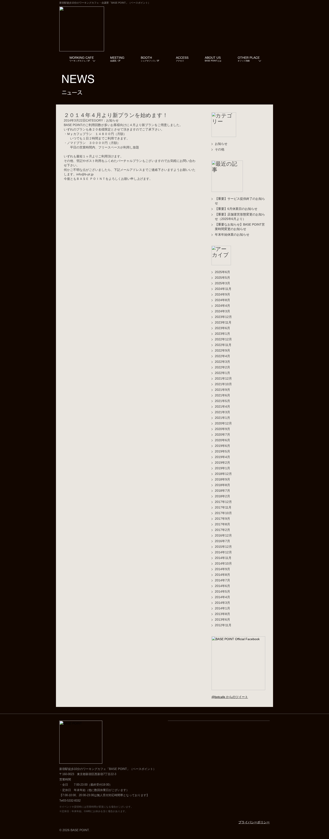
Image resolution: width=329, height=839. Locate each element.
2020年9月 (222, 429)
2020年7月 (222, 434)
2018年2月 (222, 496)
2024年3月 (222, 311)
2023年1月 (222, 333)
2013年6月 (222, 619)
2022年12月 (223, 339)
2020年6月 (222, 440)
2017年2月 (222, 530)
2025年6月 (222, 272)
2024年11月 (223, 289)
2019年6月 (222, 446)
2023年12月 (223, 317)
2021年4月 (222, 406)
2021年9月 (222, 389)
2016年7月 (222, 541)
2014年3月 (222, 602)
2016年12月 (223, 535)
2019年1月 (222, 468)
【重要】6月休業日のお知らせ (236, 209)
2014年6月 (222, 586)
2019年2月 (222, 462)
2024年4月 (222, 305)
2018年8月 (222, 485)
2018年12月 (223, 474)
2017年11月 (223, 507)
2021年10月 (223, 384)
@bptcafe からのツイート (230, 697)
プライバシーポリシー (254, 822)
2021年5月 (222, 401)
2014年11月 (223, 558)
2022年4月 (222, 356)
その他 (219, 149)
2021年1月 (222, 418)
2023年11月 (223, 322)
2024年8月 (222, 300)
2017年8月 (222, 524)
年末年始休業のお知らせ (232, 234)
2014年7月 (222, 580)
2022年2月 (222, 367)
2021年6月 (222, 395)
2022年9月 (222, 350)
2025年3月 (222, 283)
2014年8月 (222, 574)
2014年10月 (223, 563)
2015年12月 (223, 546)
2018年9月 (222, 479)
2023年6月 (222, 328)
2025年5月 (222, 277)
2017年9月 (222, 518)
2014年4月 (222, 597)
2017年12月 (223, 502)
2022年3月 (222, 361)
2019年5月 (222, 451)
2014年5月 (222, 591)
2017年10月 (223, 513)
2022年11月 (223, 345)
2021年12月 (223, 378)
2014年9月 (222, 569)
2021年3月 (222, 412)
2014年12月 (223, 552)
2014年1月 (222, 608)
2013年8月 (222, 614)
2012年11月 (223, 625)
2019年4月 (222, 457)
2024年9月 (222, 294)
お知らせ (221, 144)
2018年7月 (222, 490)
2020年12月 (223, 423)
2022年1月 (222, 373)
